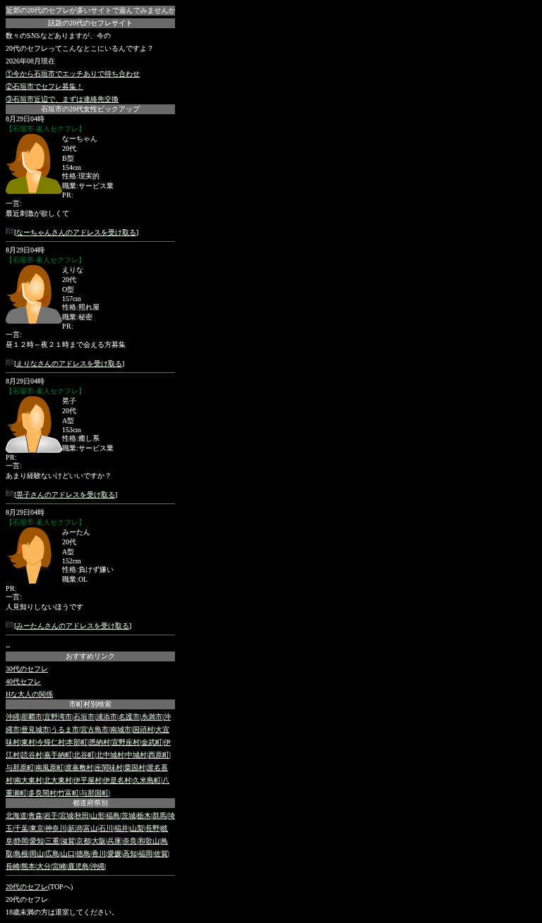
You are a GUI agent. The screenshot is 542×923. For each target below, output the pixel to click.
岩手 (51, 815)
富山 (90, 828)
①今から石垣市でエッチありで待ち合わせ (73, 74)
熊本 (28, 866)
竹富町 (68, 793)
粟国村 (134, 767)
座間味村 (109, 767)
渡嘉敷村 (79, 767)
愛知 (37, 841)
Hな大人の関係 (29, 694)
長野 (152, 828)
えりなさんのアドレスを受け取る (69, 363)
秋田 (82, 815)
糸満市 (151, 717)
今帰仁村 (51, 742)
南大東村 (28, 780)
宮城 (66, 815)
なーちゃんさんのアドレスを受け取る (76, 232)
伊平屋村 (87, 780)
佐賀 (161, 853)
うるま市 (65, 729)
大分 (44, 866)
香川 (99, 853)
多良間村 (42, 793)
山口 (68, 853)
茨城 (128, 815)
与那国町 (94, 793)
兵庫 (114, 841)
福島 (113, 815)
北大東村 (58, 780)
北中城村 (110, 755)
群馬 (159, 815)
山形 (97, 815)
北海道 (16, 815)
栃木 (144, 815)
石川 (106, 828)
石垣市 (84, 717)
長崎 (13, 866)
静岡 (21, 841)
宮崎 (59, 866)
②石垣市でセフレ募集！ (44, 86)
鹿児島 (78, 866)
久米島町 (147, 780)
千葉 (21, 828)
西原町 (158, 755)
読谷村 (31, 755)
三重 (52, 841)
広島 (52, 853)
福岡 (145, 853)
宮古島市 (94, 729)
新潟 (75, 828)
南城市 (120, 729)
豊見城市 (35, 729)
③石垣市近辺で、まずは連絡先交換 (62, 99)
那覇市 (31, 717)
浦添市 (106, 717)
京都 (83, 841)
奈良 (130, 841)
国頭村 (143, 729)
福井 (121, 828)
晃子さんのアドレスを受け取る (65, 495)
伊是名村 (117, 780)
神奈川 (55, 828)
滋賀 (68, 841)
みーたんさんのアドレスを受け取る (72, 626)
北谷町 (84, 755)
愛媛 (114, 853)
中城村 (136, 755)
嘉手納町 (58, 755)
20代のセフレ (27, 887)
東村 (28, 742)
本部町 (77, 742)
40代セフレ (23, 681)
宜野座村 (126, 742)
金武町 (151, 742)
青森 (35, 815)
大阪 (99, 841)
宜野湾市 (58, 717)
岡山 (37, 853)
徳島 (83, 853)
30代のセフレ (27, 669)
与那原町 (20, 767)
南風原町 (49, 767)
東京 (37, 828)
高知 (130, 853)
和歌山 (148, 841)
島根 (21, 853)
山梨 (137, 828)
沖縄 (13, 717)
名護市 (129, 717)
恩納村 (99, 742)
